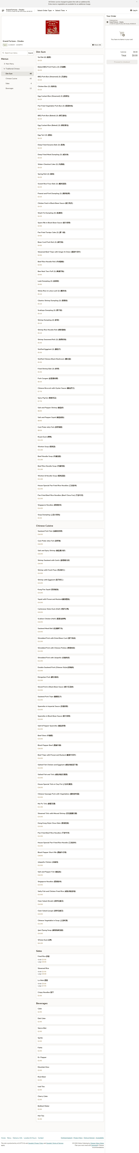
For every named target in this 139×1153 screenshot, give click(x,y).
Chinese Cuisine (19, 79)
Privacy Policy (78, 1138)
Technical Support (66, 1138)
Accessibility (100, 1138)
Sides (19, 83)
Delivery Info (17, 1138)
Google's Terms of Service (54, 1143)
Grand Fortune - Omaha (15, 10)
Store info (97, 45)
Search (30, 53)
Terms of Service (89, 1138)
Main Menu (9, 64)
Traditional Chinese (12, 69)
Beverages (19, 88)
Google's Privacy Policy (35, 1143)
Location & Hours (30, 1138)
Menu (9, 1138)
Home (3, 1138)
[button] (137, 1)
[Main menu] (3, 11)
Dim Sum (19, 74)
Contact (40, 1138)
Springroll (94, 1145)
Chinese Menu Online (97, 1143)
